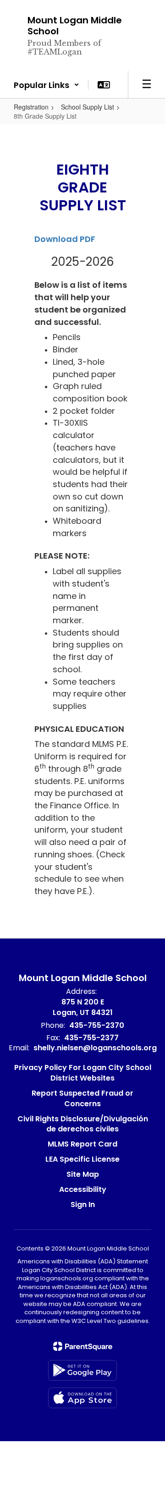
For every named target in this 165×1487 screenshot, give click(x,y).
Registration (31, 106)
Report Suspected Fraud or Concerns (82, 1098)
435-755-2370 (96, 1025)
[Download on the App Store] (82, 1398)
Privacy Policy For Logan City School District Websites (82, 1072)
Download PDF (64, 239)
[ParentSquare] (83, 1346)
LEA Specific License (82, 1159)
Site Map (82, 1174)
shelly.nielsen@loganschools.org (95, 1048)
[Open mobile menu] (146, 85)
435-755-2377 (91, 1037)
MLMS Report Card (82, 1144)
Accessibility (82, 1189)
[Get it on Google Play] (82, 1370)
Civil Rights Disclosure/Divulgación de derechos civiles (82, 1124)
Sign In (83, 1204)
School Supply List (87, 106)
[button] (46, 85)
